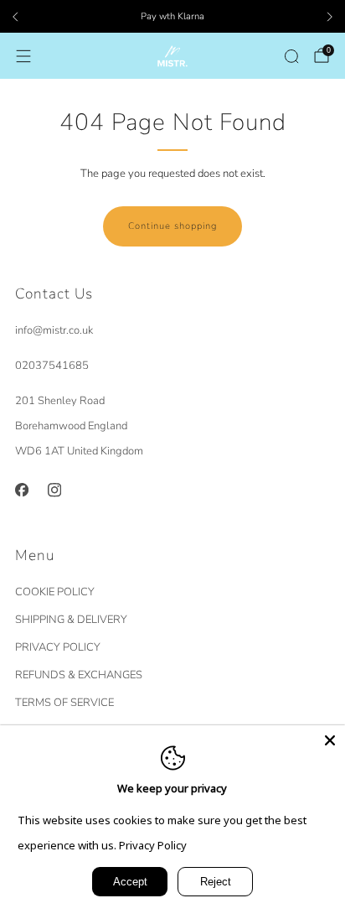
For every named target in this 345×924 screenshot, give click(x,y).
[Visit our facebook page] (21, 490)
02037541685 (52, 365)
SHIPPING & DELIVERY (71, 619)
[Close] (330, 740)
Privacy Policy (153, 845)
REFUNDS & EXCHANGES (78, 675)
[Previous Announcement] (15, 17)
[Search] (291, 56)
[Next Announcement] (330, 17)
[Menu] (23, 56)
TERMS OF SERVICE (64, 702)
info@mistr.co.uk (54, 330)
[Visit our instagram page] (54, 490)
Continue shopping (172, 226)
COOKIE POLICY (55, 592)
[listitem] (172, 17)
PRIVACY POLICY (57, 647)
